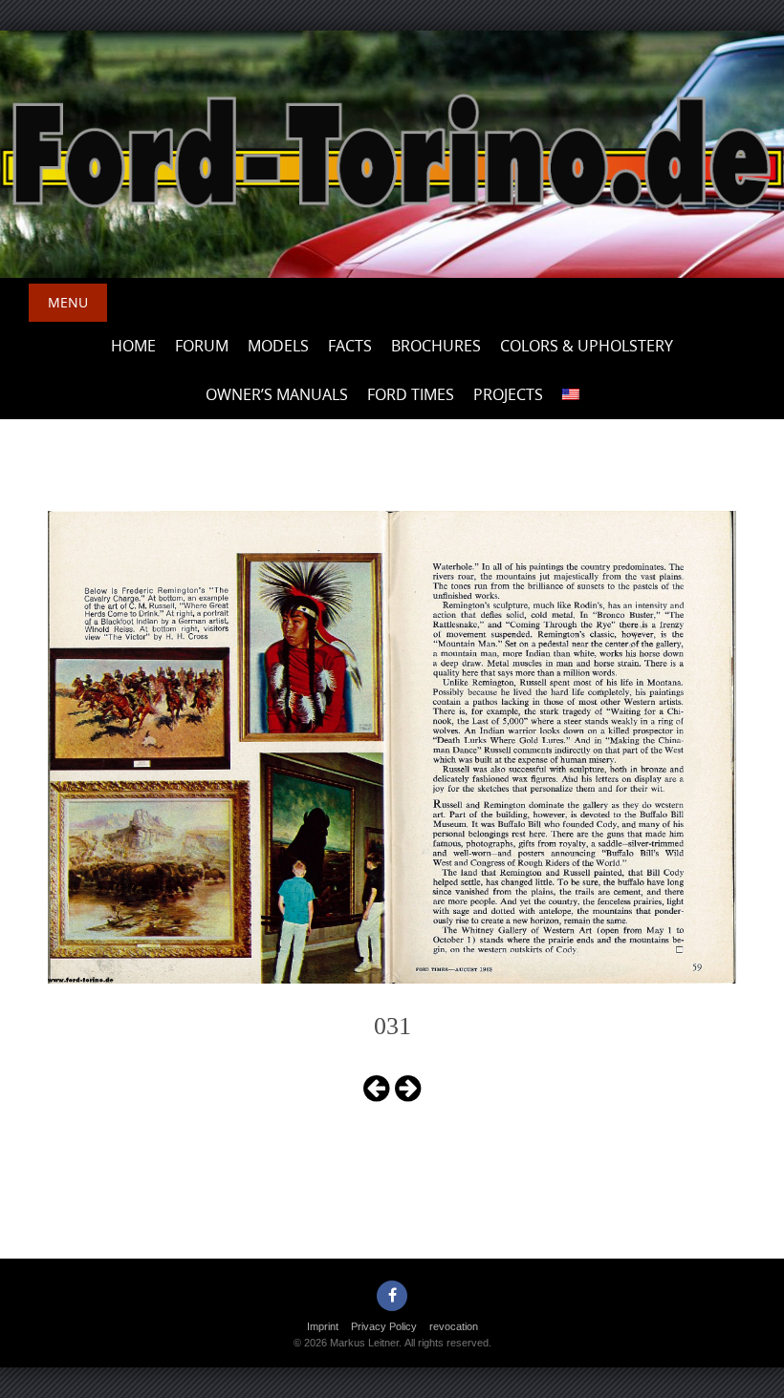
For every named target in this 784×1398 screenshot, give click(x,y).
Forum (202, 345)
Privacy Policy (384, 1326)
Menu (68, 302)
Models (278, 345)
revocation (453, 1326)
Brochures (436, 345)
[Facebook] (392, 1296)
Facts (350, 345)
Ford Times (410, 394)
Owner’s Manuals (277, 394)
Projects (508, 394)
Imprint (322, 1326)
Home (133, 345)
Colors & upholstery (586, 345)
